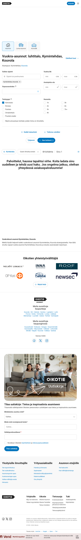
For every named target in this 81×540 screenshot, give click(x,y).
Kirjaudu (71, 3)
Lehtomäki (53, 329)
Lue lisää (77, 536)
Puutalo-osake (10, 116)
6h (65, 106)
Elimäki (28, 331)
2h (48, 106)
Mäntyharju (27, 316)
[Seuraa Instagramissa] (46, 340)
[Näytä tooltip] (15, 86)
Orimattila (40, 314)
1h (48, 103)
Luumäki (35, 316)
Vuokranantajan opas (9, 476)
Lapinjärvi (50, 312)
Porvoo (28, 314)
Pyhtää (47, 316)
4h (48, 113)
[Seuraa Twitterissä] (40, 340)
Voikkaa (47, 331)
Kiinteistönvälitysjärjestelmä (43, 473)
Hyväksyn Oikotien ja (28, 443)
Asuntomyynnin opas (9, 473)
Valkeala (46, 329)
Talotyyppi (6, 99)
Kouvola (24, 66)
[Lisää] (38, 91)
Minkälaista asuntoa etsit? (14, 412)
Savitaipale (54, 316)
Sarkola (53, 331)
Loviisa (47, 314)
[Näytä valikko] (78, 3)
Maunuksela (38, 329)
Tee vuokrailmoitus (8, 470)
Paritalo (8, 109)
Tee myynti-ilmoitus (8, 467)
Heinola (36, 312)
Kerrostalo (9, 103)
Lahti (56, 312)
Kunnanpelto (29, 329)
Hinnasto (5, 482)
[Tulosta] (78, 151)
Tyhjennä (31, 140)
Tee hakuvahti (63, 467)
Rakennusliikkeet (39, 476)
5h (65, 103)
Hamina (42, 312)
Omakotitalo (9, 113)
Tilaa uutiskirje (11, 449)
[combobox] (21, 76)
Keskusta (37, 327)
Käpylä (34, 331)
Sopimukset (38, 470)
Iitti (32, 312)
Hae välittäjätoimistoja (66, 470)
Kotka (34, 314)
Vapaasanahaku (8, 87)
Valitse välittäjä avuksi (9, 479)
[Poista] (20, 82)
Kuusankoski (28, 327)
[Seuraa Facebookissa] (34, 340)
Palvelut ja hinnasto (40, 467)
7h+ (65, 109)
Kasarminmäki (52, 327)
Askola (41, 316)
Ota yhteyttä (38, 479)
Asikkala (53, 314)
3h (48, 109)
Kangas (44, 327)
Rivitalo (8, 106)
